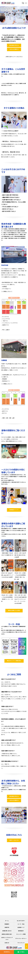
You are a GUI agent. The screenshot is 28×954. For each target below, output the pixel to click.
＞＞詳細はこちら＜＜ (6, 291)
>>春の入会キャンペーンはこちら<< (14, 57)
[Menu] (25, 2)
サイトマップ (21, 943)
